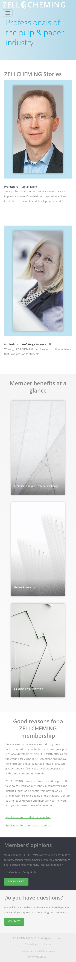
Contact (14, 921)
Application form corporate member (27, 825)
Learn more (16, 881)
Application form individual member (28, 817)
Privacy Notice (32, 944)
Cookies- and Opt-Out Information (38, 950)
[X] (44, 956)
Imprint (47, 944)
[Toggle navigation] (8, 13)
